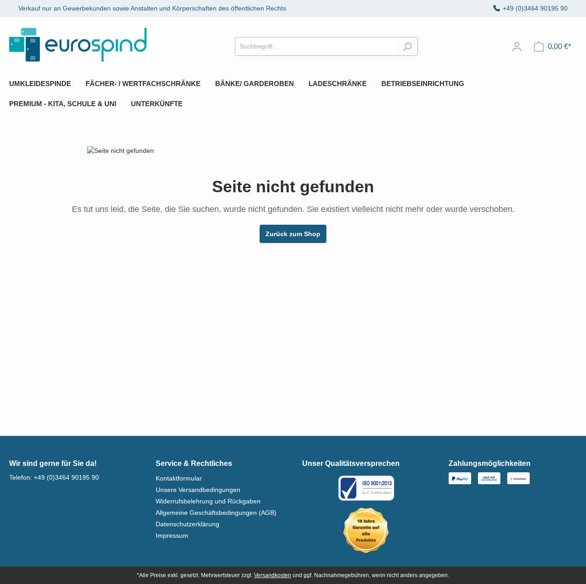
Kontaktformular (179, 478)
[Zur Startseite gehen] (77, 44)
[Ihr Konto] (517, 47)
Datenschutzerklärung (187, 524)
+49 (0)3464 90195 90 (535, 8)
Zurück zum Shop (293, 234)
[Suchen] (407, 46)
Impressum (172, 535)
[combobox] (316, 46)
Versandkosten (272, 575)
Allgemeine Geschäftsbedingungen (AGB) (216, 512)
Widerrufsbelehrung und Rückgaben (208, 501)
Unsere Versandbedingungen (198, 489)
